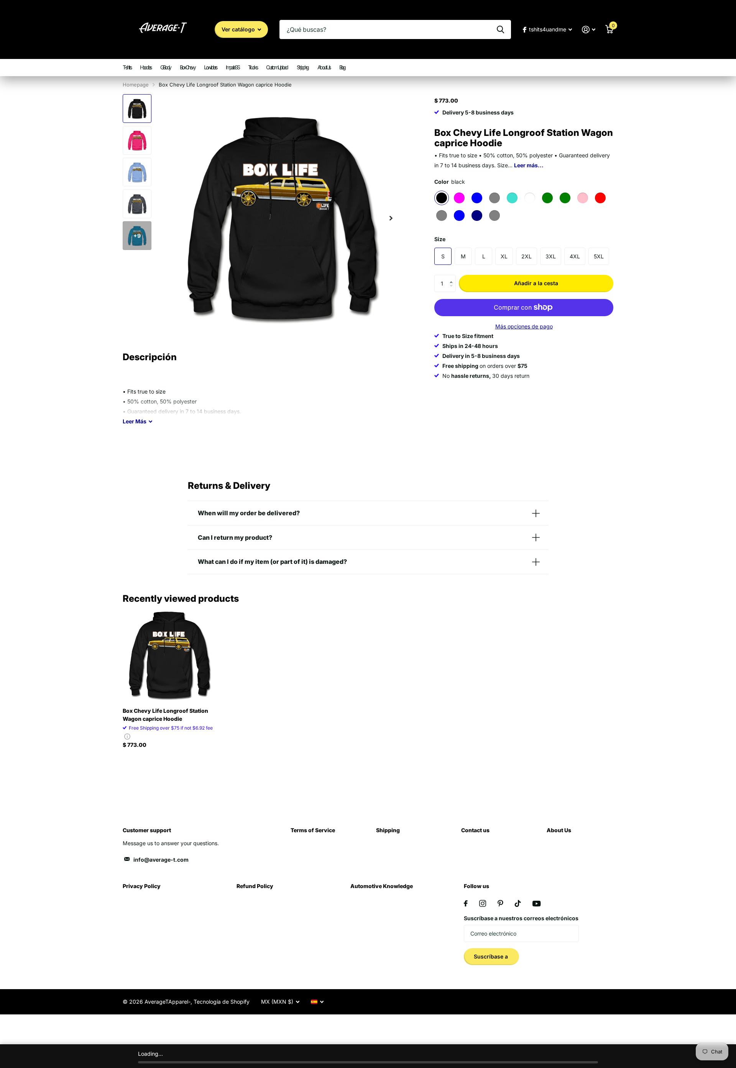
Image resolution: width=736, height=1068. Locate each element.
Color (449, 181)
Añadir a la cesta (536, 283)
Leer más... (529, 165)
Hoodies (145, 67)
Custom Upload (277, 67)
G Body (165, 67)
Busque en (500, 29)
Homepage (136, 85)
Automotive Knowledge (381, 886)
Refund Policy (255, 886)
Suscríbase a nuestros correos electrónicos (521, 918)
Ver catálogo (239, 29)
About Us (323, 67)
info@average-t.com (161, 859)
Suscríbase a (491, 956)
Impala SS (232, 67)
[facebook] (466, 903)
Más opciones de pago (524, 326)
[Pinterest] (500, 903)
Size (439, 239)
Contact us (475, 830)
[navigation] (137, 108)
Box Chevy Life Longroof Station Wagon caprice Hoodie (165, 714)
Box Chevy (187, 67)
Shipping (302, 67)
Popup (127, 736)
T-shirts (127, 67)
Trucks (252, 67)
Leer (134, 421)
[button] (453, 277)
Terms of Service (313, 830)
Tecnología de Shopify (222, 1001)
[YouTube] (536, 903)
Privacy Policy (142, 886)
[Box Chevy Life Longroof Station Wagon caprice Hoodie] (169, 654)
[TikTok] (518, 903)
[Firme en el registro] (589, 29)
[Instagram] (482, 903)
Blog (342, 67)
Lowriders (210, 67)
